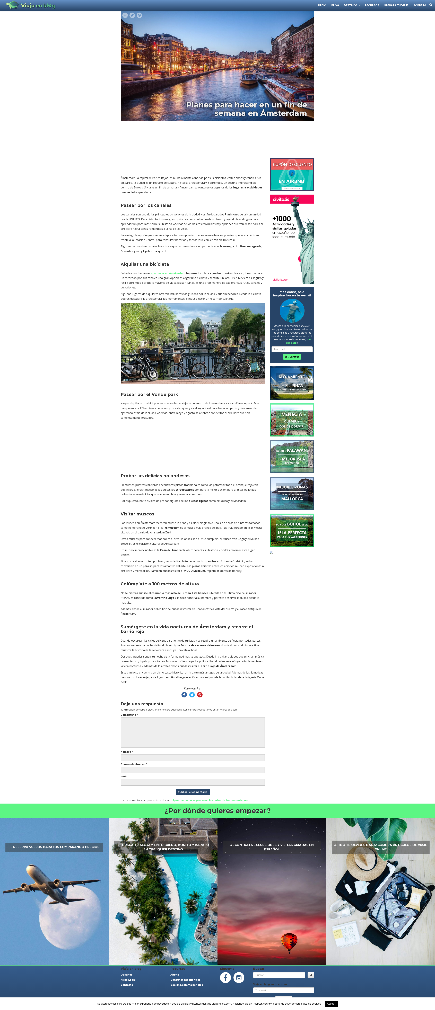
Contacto (127, 984)
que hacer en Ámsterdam (168, 273)
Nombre (127, 751)
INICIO (322, 5)
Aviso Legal (128, 979)
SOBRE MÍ (419, 5)
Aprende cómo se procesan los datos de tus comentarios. (210, 800)
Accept (331, 1003)
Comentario (129, 714)
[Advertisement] (193, 150)
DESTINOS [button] (351, 5)
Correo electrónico (134, 764)
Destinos (126, 974)
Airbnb (174, 974)
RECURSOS (372, 5)
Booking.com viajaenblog (186, 984)
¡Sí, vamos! (292, 356)
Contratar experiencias (185, 979)
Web (124, 776)
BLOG (335, 5)
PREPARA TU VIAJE (396, 5)
